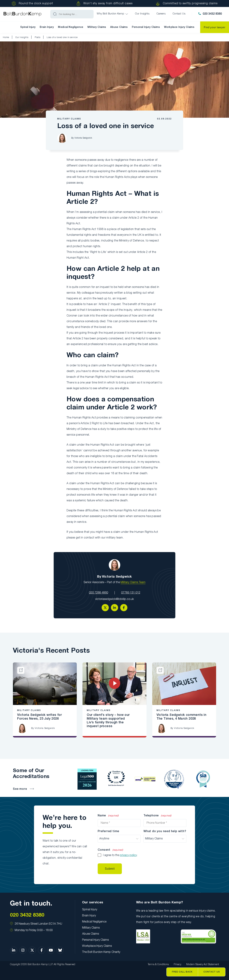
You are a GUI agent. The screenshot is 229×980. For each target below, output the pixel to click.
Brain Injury (47, 27)
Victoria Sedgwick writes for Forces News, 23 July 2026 (39, 717)
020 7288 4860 (98, 593)
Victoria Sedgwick (83, 138)
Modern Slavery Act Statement (202, 964)
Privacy (177, 964)
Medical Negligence (70, 27)
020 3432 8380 (212, 14)
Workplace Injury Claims (179, 27)
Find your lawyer (214, 27)
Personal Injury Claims (146, 27)
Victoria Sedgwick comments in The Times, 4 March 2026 (181, 717)
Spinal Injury (27, 27)
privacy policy (128, 855)
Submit (110, 868)
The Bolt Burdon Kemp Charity (101, 952)
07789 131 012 (130, 593)
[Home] (22, 14)
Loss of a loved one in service (62, 37)
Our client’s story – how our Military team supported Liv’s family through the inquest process (108, 721)
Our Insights (21, 37)
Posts (37, 37)
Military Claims (96, 27)
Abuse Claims (119, 27)
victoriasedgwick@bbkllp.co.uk (114, 599)
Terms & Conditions (158, 964)
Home (6, 37)
